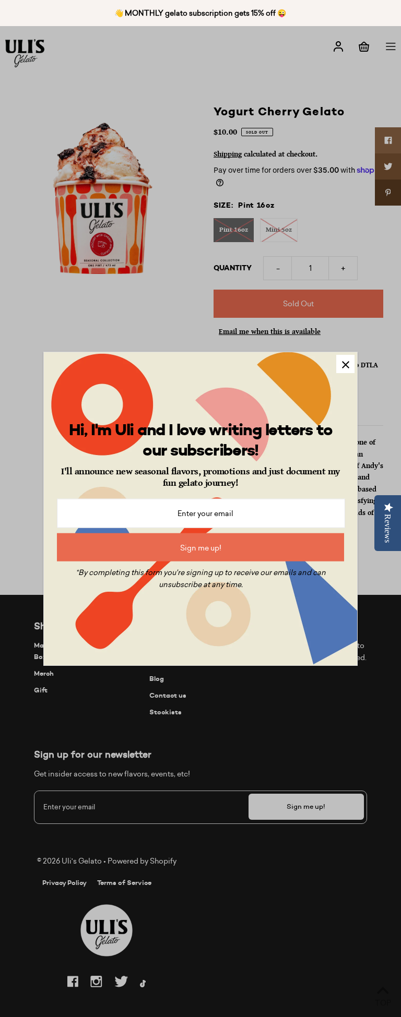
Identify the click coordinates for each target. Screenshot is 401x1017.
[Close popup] (345, 364)
